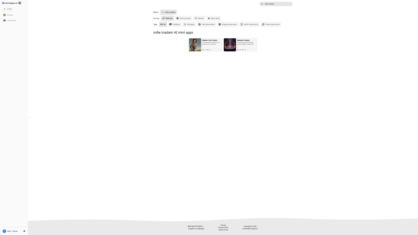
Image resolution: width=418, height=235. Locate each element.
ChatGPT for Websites (196, 229)
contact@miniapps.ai (250, 228)
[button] (196, 226)
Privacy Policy (223, 227)
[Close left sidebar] (30, 117)
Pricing (223, 225)
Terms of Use (223, 230)
